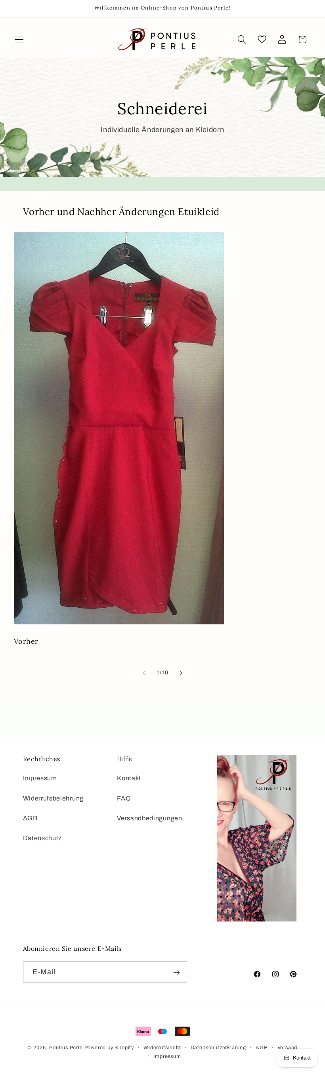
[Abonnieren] (176, 972)
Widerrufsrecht (162, 1047)
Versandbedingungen (149, 818)
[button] (19, 39)
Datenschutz (42, 838)
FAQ (124, 798)
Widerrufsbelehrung (53, 798)
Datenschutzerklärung (218, 1047)
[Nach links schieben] (144, 672)
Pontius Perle (65, 1047)
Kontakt (129, 778)
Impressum (40, 778)
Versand (287, 1047)
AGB (30, 818)
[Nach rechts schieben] (181, 672)
